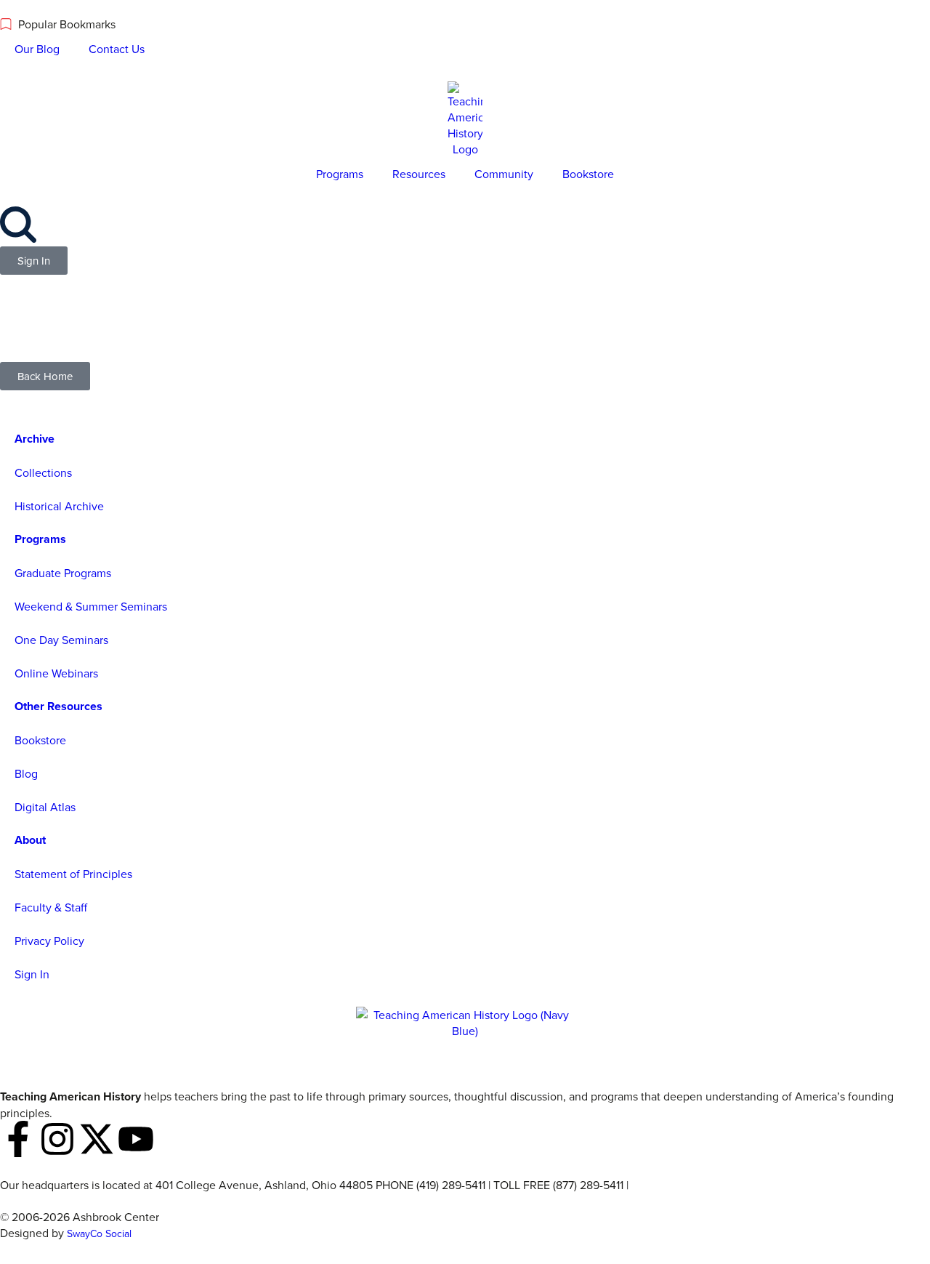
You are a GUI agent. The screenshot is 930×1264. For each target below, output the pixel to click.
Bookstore (588, 174)
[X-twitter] (96, 1139)
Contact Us (117, 49)
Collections (43, 472)
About (30, 840)
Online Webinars (56, 673)
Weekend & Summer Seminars (91, 606)
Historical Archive (59, 506)
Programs (339, 174)
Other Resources (58, 706)
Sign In (32, 974)
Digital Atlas (45, 807)
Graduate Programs (63, 573)
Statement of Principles (73, 874)
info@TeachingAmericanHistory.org (720, 1185)
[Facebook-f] (18, 1139)
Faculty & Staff (51, 907)
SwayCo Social (99, 1233)
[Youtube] (136, 1139)
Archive (34, 438)
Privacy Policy (49, 941)
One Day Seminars (61, 640)
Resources (418, 174)
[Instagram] (57, 1139)
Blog (26, 773)
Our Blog (37, 49)
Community (503, 174)
